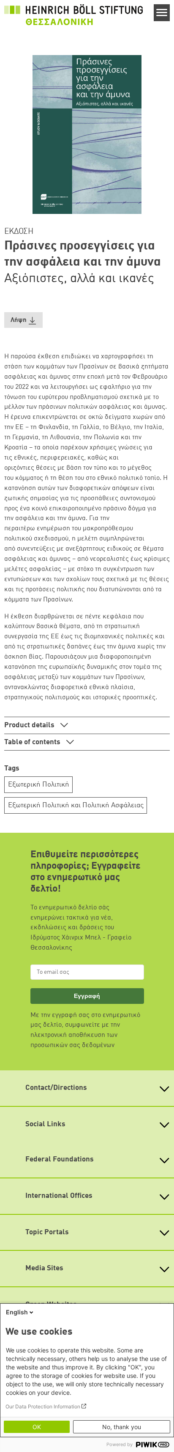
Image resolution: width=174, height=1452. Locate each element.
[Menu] (162, 12)
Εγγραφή (87, 995)
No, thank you (121, 1426)
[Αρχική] (73, 15)
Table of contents (33, 742)
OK (37, 1426)
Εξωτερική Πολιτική (38, 784)
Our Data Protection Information (42, 1406)
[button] (23, 320)
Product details (30, 725)
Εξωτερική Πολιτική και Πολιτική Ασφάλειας (76, 805)
